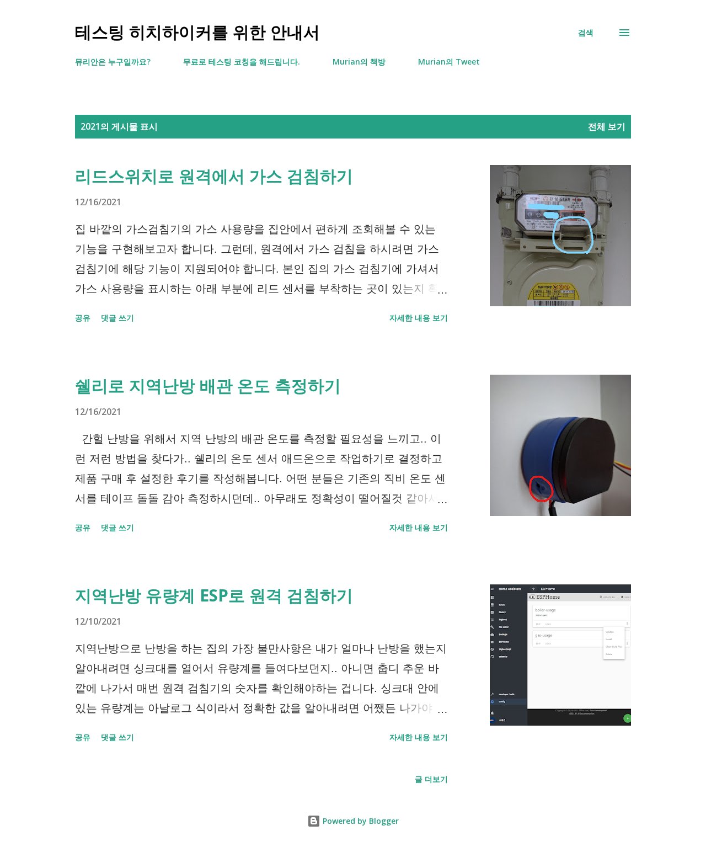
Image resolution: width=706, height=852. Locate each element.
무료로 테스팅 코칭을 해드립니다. (241, 61)
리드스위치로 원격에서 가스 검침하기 (214, 175)
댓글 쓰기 (117, 317)
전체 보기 (606, 126)
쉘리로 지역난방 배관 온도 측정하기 (208, 385)
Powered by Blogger (359, 821)
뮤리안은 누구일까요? (113, 61)
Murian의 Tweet (449, 61)
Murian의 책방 (359, 61)
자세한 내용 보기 (418, 317)
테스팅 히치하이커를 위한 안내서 (197, 32)
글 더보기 (431, 779)
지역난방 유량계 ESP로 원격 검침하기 (214, 595)
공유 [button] (82, 317)
